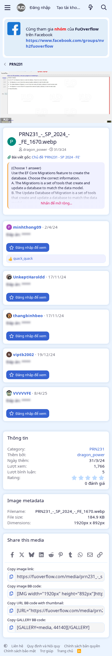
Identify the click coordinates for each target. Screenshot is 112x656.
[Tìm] (104, 8)
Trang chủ (65, 650)
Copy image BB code (24, 586)
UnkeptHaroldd (29, 277)
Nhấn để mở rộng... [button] (56, 203)
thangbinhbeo (28, 315)
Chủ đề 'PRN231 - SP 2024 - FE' (56, 157)
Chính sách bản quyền (82, 645)
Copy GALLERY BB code (26, 619)
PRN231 (97, 449)
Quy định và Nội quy (43, 645)
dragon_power (35, 149)
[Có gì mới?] (91, 8)
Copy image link (20, 568)
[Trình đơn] (7, 8)
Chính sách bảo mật (20, 650)
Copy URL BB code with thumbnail (35, 602)
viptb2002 (23, 354)
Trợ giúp (46, 650)
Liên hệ (17, 645)
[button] (5, 646)
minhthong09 (27, 227)
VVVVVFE (22, 393)
